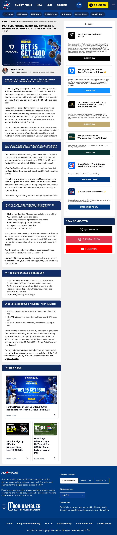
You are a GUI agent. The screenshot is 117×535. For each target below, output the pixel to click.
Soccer (62, 5)
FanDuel (10, 286)
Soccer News (81, 14)
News (13, 22)
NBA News (36, 14)
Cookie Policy (104, 523)
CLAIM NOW (89, 58)
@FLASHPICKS (91, 229)
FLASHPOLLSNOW (91, 239)
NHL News (66, 14)
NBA (39, 5)
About (9, 523)
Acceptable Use (84, 523)
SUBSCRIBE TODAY (89, 207)
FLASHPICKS (91, 249)
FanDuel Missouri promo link (30, 214)
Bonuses (89, 24)
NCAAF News (97, 14)
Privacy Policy (64, 523)
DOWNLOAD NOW (89, 179)
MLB (49, 5)
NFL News (8, 14)
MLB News (22, 14)
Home (4, 22)
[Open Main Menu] (113, 5)
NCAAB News (51, 14)
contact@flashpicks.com (79, 510)
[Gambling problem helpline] (24, 506)
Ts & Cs (49, 523)
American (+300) (69, 481)
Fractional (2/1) (101, 481)
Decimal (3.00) (86, 481)
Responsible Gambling (28, 523)
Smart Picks (23, 5)
